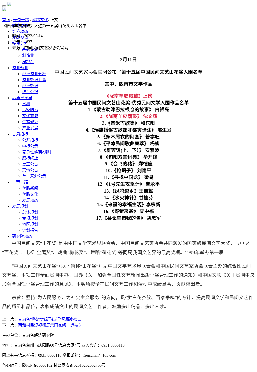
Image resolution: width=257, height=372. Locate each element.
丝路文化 (30, 194)
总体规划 (30, 212)
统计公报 (30, 92)
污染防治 (30, 110)
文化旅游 (30, 116)
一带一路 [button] (20, 182)
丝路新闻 (30, 188)
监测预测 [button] (20, 68)
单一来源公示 (34, 176)
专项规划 (30, 218)
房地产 (28, 61)
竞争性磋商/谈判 (36, 152)
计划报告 (30, 230)
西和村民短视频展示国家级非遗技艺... (51, 325)
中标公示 (30, 146)
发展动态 (30, 200)
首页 (6, 20)
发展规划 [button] (20, 206)
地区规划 (30, 224)
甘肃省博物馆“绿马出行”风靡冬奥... (49, 319)
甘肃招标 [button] (20, 134)
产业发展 (30, 128)
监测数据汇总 (34, 80)
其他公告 (30, 170)
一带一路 (21, 20)
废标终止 (30, 158)
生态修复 (30, 122)
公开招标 (30, 140)
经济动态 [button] (20, 31)
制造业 (28, 55)
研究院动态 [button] (22, 236)
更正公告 (30, 164)
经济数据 (30, 86)
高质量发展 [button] (22, 98)
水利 (26, 104)
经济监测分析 (34, 74)
